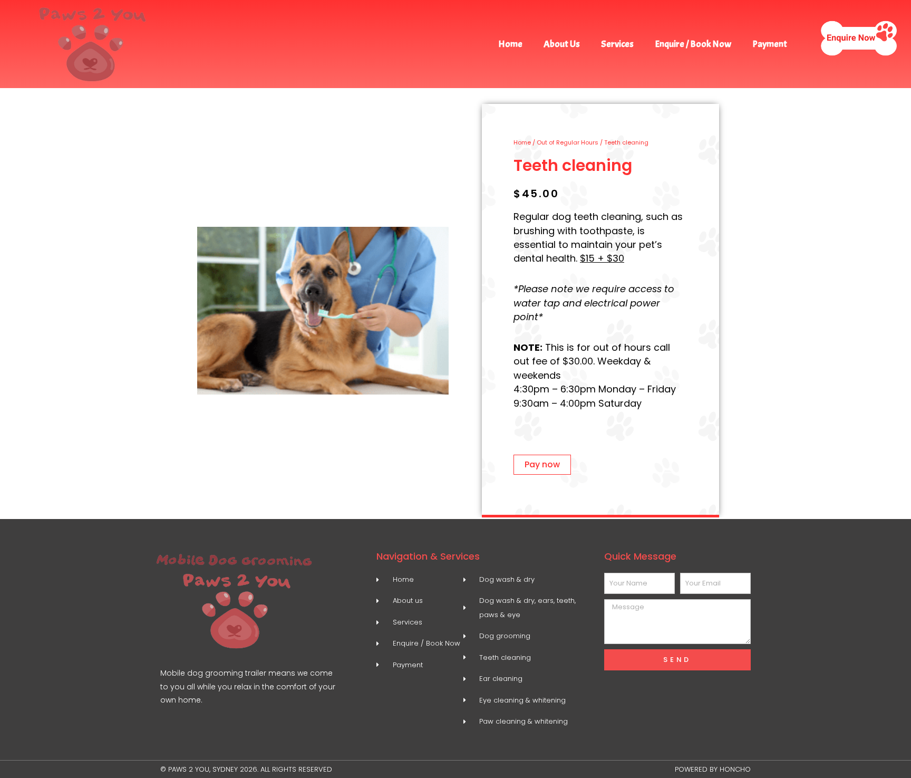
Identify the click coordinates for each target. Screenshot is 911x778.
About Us (562, 44)
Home (510, 44)
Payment (769, 44)
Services (617, 44)
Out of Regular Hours (567, 142)
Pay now (542, 464)
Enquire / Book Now (693, 44)
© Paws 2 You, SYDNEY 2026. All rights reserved (246, 769)
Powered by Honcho (713, 769)
